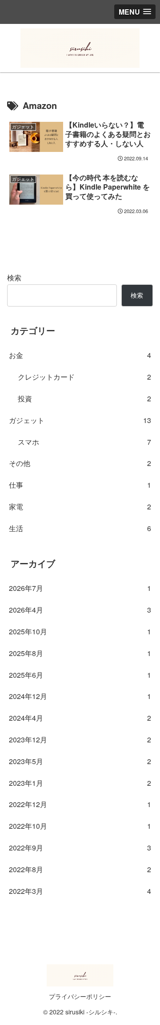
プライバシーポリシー (80, 996)
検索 (14, 277)
